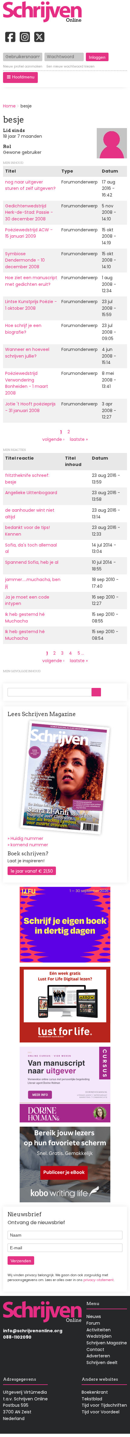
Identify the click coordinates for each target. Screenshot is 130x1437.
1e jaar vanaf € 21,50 (32, 871)
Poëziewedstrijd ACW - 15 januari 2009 (29, 233)
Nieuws (93, 1316)
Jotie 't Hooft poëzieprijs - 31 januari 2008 (30, 407)
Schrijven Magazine (106, 1343)
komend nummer (29, 845)
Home (9, 106)
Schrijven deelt (102, 1362)
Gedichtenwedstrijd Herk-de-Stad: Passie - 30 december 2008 (29, 212)
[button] (20, 77)
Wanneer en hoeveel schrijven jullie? (27, 352)
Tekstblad (92, 1399)
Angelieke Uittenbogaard (31, 493)
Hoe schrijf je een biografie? (23, 328)
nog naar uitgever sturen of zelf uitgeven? (30, 185)
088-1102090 (17, 1337)
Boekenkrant (95, 1392)
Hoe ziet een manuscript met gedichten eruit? (31, 281)
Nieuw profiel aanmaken (22, 66)
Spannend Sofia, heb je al (31, 562)
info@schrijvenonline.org (32, 1331)
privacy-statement (98, 1280)
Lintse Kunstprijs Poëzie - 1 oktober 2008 (31, 305)
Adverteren (98, 1356)
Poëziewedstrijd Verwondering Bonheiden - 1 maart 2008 (26, 383)
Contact (95, 1349)
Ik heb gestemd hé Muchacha (25, 617)
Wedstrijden (99, 1336)
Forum (93, 1323)
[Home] (44, 12)
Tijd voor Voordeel (100, 1412)
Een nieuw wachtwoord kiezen (71, 66)
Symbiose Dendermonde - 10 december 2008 (25, 260)
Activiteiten (98, 1330)
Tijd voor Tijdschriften (104, 1405)
